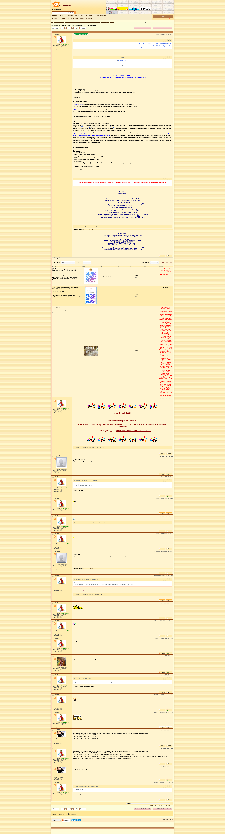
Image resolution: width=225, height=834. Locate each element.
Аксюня (168, 370)
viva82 (169, 323)
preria (168, 361)
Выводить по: (145, 262)
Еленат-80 (163, 382)
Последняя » (83, 28)
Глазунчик (167, 329)
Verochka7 (163, 326)
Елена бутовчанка (166, 318)
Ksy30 (164, 350)
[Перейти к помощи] (168, 18)
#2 (172, 398)
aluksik (161, 348)
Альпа (170, 273)
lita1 (166, 344)
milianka (164, 345)
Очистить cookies (69, 823)
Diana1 (163, 365)
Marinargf (161, 317)
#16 (172, 712)
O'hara (170, 347)
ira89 (170, 333)
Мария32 (167, 321)
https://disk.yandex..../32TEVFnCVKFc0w (133, 431)
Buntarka (164, 361)
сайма (166, 310)
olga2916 (170, 352)
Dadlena (162, 325)
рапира (166, 387)
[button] (68, 262)
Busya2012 (168, 274)
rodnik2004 (169, 311)
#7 (172, 533)
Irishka (162, 387)
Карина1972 (168, 325)
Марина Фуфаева (164, 308)
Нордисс (167, 270)
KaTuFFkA (167, 367)
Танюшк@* (162, 347)
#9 (172, 575)
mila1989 (168, 339)
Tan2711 (162, 377)
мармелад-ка (162, 334)
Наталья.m (169, 366)
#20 (172, 782)
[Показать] (91, 229)
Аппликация (163, 384)
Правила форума (101, 15)
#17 (172, 729)
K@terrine (167, 358)
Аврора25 (168, 359)
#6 (172, 515)
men (167, 347)
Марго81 (163, 311)
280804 (163, 367)
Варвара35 (168, 340)
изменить (58, 9)
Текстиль (112, 22)
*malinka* (168, 389)
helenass (166, 312)
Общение (62, 18)
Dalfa (165, 388)
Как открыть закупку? (86, 18)
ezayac (170, 317)
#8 (172, 551)
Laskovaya (166, 333)
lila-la (163, 321)
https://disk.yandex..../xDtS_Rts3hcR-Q (91, 156)
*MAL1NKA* (164, 307)
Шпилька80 (163, 336)
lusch (162, 329)
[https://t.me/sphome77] (91, 276)
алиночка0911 (165, 373)
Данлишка (169, 350)
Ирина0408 (164, 315)
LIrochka (91, 568)
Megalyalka (162, 366)
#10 (172, 602)
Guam (169, 307)
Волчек (163, 270)
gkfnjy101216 (164, 374)
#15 (172, 694)
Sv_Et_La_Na (163, 271)
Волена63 (168, 380)
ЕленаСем (165, 287)
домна (169, 387)
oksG (163, 355)
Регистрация (156, 18)
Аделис (169, 356)
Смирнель (162, 332)
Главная (54, 15)
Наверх (53, 823)
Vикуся (161, 391)
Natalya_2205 (162, 376)
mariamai (169, 391)
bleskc (163, 358)
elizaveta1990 (168, 319)
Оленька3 (167, 355)
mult (169, 374)
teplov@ (169, 330)
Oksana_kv (168, 369)
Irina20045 (169, 376)
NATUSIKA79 (167, 381)
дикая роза (163, 354)
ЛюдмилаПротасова (165, 328)
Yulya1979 (163, 337)
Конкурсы (55, 18)
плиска (165, 391)
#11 (172, 620)
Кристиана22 (163, 323)
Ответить (162, 255)
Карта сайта (95, 823)
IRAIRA (161, 352)
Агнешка (161, 273)
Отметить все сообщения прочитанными (82, 823)
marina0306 (163, 330)
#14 (172, 674)
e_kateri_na (163, 356)
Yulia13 (169, 384)
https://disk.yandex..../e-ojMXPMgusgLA (101, 109)
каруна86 (163, 359)
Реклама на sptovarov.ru (77, 820)
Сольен (163, 369)
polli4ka (169, 271)
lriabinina (163, 380)
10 (76, 28)
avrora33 (163, 389)
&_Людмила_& (168, 348)
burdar (161, 388)
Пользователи (90, 15)
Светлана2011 (163, 378)
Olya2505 (169, 378)
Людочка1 (165, 275)
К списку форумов (60, 823)
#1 (172, 34)
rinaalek (166, 317)
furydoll (169, 315)
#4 (172, 476)
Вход (163, 16)
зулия (163, 310)
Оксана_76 (163, 362)
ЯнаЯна (165, 352)
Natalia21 (167, 269)
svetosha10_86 (168, 377)
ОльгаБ (169, 336)
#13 (172, 655)
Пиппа (161, 385)
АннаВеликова (166, 322)
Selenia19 (162, 351)
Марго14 (162, 344)
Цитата (169, 255)
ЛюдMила (163, 339)
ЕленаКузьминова (166, 343)
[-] (91, 295)
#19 (172, 766)
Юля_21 (161, 312)
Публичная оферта (117, 823)
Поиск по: (79, 262)
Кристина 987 (168, 314)
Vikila (168, 345)
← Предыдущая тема (152, 805)
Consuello (165, 385)
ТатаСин (169, 354)
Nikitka (170, 385)
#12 (172, 638)
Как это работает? (73, 18)
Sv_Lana (169, 344)
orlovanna (162, 340)
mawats (161, 341)
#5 (172, 498)
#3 (172, 456)
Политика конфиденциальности (106, 823)
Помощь (171, 18)
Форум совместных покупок (57, 22)
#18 (172, 748)
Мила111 (166, 273)
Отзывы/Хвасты (79, 15)
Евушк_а (168, 332)
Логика (168, 337)
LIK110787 (167, 365)
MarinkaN (168, 326)
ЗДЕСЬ (144, 197)
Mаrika (161, 350)
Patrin (162, 381)
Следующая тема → (168, 805)
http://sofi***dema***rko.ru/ (90, 104)
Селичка (162, 274)
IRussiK (163, 269)
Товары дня (69, 15)
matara (163, 370)
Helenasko (168, 351)
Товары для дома (105, 22)
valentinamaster (168, 341)
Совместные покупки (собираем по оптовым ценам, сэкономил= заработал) (82, 22)
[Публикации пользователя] (55, 37)
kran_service (167, 363)
